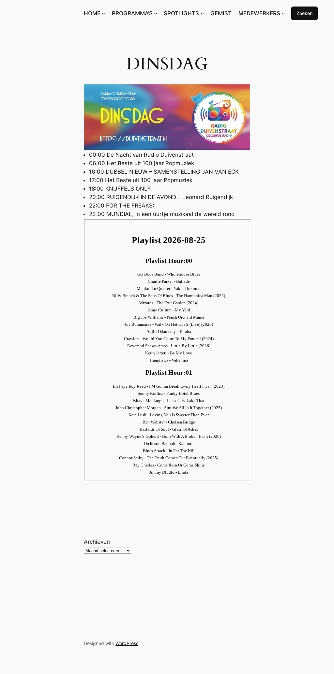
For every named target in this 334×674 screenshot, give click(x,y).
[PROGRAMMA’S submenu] (155, 13)
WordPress (126, 643)
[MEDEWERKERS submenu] (283, 13)
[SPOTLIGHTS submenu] (202, 13)
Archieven (97, 541)
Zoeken (304, 13)
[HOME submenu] (103, 13)
